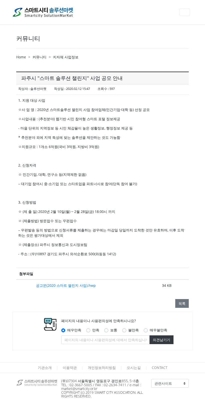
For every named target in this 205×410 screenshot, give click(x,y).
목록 (182, 303)
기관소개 (45, 367)
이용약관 (70, 367)
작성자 (23, 88)
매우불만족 (158, 330)
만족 (95, 330)
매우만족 (74, 330)
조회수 (102, 88)
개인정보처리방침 (102, 367)
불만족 (133, 330)
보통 (113, 330)
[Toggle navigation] (185, 12)
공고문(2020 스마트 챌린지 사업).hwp (66, 285)
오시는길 (134, 367)
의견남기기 (161, 339)
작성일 (59, 88)
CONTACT (160, 367)
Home (21, 57)
